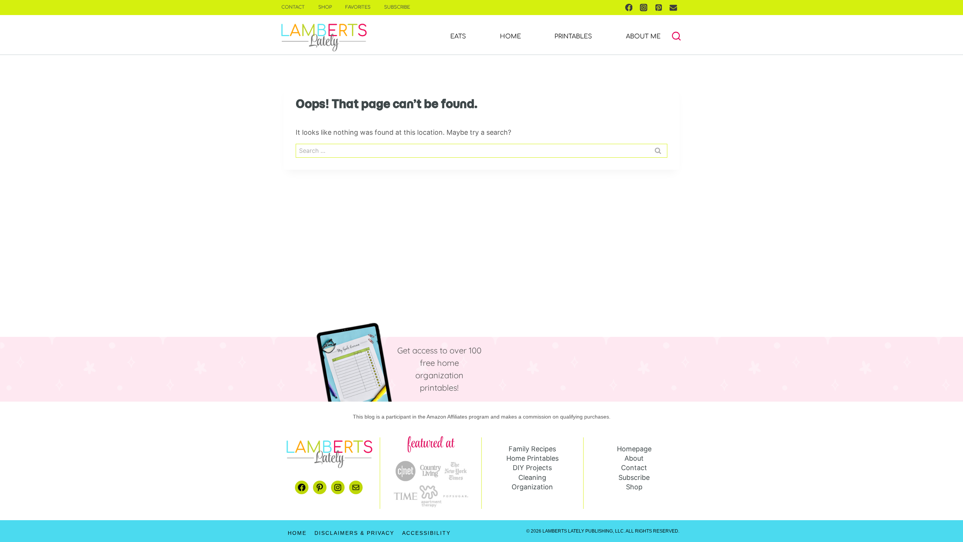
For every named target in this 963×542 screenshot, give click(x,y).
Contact (293, 7)
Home (510, 36)
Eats (458, 36)
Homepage (634, 449)
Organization (532, 487)
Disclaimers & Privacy (354, 533)
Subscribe (397, 7)
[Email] (673, 7)
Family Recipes (532, 449)
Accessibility (426, 533)
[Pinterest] (658, 7)
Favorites (358, 7)
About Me (643, 36)
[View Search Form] (676, 36)
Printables (573, 36)
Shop (325, 7)
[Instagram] (643, 7)
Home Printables (532, 458)
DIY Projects (532, 468)
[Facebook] (628, 7)
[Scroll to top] (945, 512)
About (634, 458)
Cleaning (532, 477)
